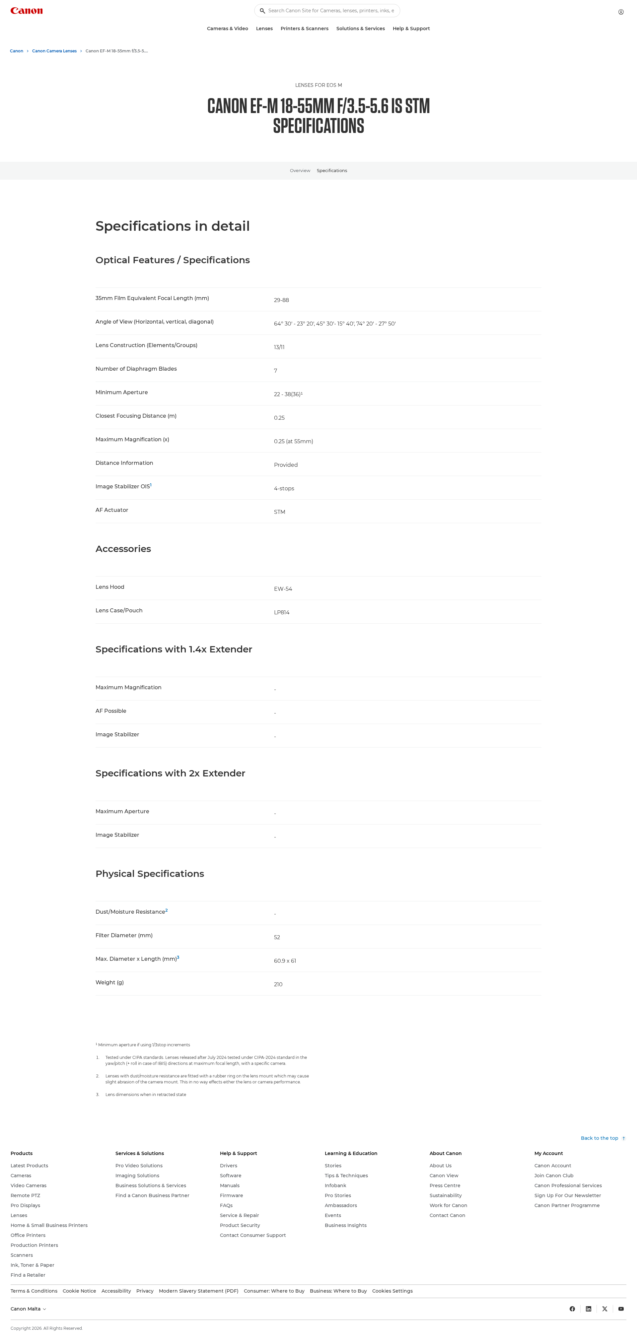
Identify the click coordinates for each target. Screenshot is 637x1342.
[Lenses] (275, 28)
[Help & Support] (432, 28)
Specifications (332, 170)
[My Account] (621, 12)
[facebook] (572, 1309)
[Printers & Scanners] (331, 28)
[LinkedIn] (588, 1309)
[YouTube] (621, 1309)
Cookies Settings (392, 1291)
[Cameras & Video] (250, 28)
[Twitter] (604, 1309)
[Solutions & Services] (387, 28)
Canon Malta (26, 1309)
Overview (300, 170)
